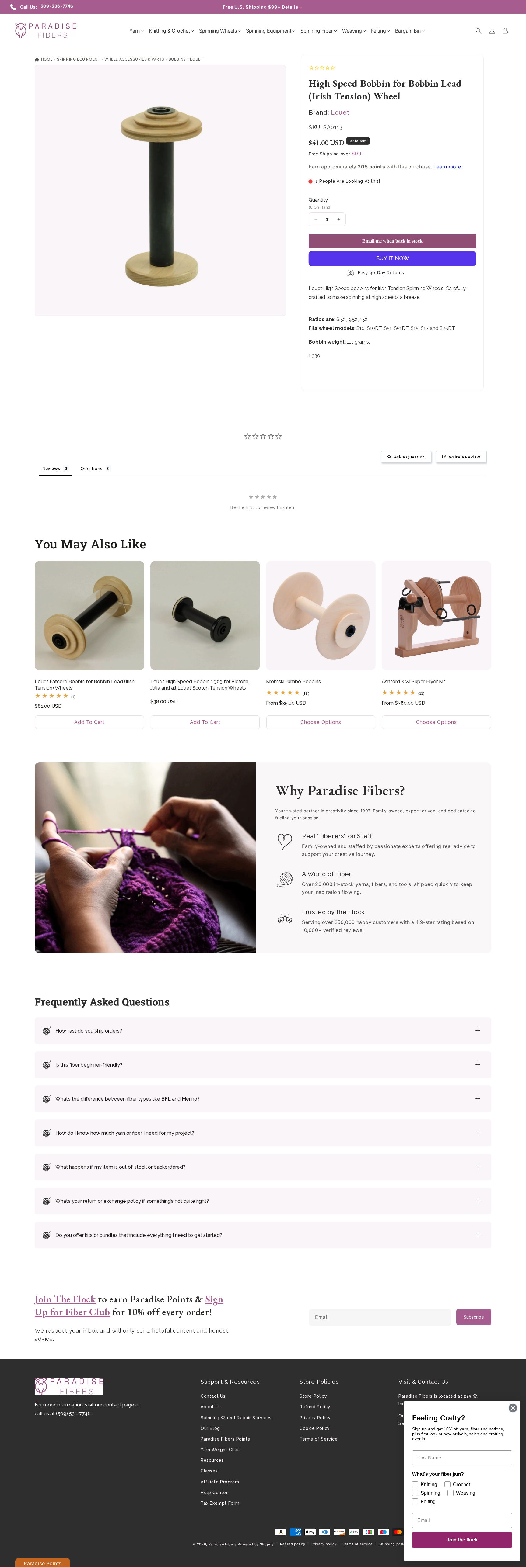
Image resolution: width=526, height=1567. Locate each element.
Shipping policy (393, 1544)
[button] (134, 31)
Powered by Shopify (256, 1544)
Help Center (214, 1492)
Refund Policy (315, 1406)
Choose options (320, 722)
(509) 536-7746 (73, 1414)
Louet (196, 59)
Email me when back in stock (392, 241)
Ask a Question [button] (409, 457)
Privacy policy (324, 1544)
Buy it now (392, 258)
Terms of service (358, 1544)
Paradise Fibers (223, 1544)
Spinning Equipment (78, 59)
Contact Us (213, 1396)
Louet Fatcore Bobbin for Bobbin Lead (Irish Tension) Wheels (85, 685)
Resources (212, 1460)
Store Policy (313, 1396)
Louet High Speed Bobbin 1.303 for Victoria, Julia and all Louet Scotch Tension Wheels (199, 685)
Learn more (447, 167)
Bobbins (177, 59)
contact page (118, 1405)
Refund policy (292, 1544)
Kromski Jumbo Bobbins (293, 681)
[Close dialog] (512, 1408)
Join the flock (462, 1539)
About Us (211, 1406)
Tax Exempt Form (220, 1503)
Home (46, 59)
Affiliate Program (220, 1481)
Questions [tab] (91, 468)
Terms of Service (319, 1439)
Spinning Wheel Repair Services (236, 1417)
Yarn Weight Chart (221, 1449)
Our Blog (210, 1428)
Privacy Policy (315, 1417)
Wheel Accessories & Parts (134, 59)
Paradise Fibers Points (225, 1439)
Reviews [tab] (51, 468)
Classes (209, 1470)
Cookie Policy (315, 1428)
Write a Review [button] (464, 457)
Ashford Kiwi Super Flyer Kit (413, 681)
